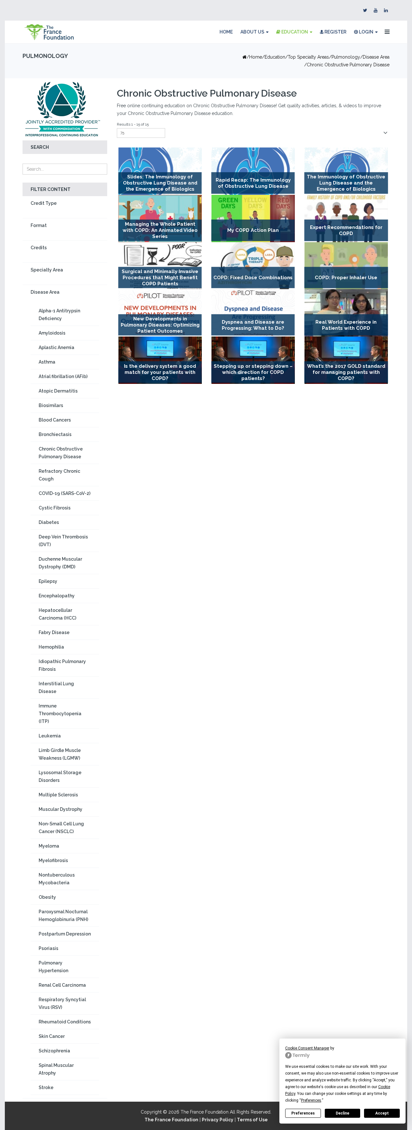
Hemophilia (51, 647)
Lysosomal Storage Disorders (60, 776)
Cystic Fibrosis (54, 507)
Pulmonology (346, 57)
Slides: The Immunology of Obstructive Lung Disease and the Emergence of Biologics (160, 183)
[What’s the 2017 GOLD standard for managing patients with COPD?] (346, 360)
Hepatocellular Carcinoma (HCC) (57, 614)
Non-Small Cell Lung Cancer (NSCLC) (61, 827)
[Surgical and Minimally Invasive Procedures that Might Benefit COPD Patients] (160, 266)
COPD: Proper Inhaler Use (346, 277)
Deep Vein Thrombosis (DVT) (63, 540)
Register (334, 31)
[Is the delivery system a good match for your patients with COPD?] (160, 360)
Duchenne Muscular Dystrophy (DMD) (60, 562)
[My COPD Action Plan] (253, 218)
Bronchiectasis (55, 434)
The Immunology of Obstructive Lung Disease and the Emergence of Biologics (346, 183)
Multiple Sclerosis (58, 794)
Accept (382, 1113)
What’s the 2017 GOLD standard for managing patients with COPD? (346, 372)
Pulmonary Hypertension (53, 966)
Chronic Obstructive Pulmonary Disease (61, 452)
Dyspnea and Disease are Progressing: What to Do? (253, 325)
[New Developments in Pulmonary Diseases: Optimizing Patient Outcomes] (160, 313)
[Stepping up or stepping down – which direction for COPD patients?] (253, 360)
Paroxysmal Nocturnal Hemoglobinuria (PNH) (63, 915)
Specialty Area (47, 269)
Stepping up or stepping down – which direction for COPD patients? (253, 372)
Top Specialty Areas (308, 57)
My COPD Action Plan (253, 230)
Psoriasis (48, 948)
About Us (252, 31)
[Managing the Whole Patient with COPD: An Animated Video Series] (160, 218)
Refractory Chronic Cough (59, 475)
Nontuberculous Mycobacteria (57, 878)
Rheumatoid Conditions (65, 1021)
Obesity (47, 897)
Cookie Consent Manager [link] (307, 1048)
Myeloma (49, 846)
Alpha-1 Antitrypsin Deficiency (59, 314)
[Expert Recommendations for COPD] (346, 218)
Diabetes (49, 522)
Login (365, 31)
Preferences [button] (311, 1100)
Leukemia (50, 735)
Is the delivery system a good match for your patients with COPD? (160, 372)
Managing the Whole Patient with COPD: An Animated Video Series (160, 230)
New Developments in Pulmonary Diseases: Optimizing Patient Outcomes (160, 325)
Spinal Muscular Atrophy (56, 1069)
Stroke (46, 1087)
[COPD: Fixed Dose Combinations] (253, 266)
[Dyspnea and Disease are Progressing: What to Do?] (253, 313)
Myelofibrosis (53, 860)
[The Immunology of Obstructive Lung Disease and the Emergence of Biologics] (346, 171)
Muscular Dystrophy (60, 809)
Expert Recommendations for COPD (346, 230)
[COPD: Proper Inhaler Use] (346, 266)
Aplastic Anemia (56, 347)
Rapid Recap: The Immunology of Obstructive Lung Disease (253, 183)
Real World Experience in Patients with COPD (346, 325)
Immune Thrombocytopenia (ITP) (60, 713)
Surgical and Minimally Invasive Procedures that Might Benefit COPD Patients (160, 278)
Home (226, 31)
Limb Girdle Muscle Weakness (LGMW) (60, 754)
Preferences (303, 1113)
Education (294, 31)
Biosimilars (51, 405)
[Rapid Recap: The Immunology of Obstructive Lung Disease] (253, 171)
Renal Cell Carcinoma (62, 985)
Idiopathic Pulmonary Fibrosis (62, 665)
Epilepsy (48, 581)
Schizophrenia (54, 1050)
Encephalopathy (57, 595)
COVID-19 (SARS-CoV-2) (64, 493)
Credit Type (44, 203)
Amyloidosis (52, 333)
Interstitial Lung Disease (56, 687)
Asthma (47, 362)
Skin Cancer (52, 1036)
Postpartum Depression (65, 933)
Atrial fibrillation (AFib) (63, 376)
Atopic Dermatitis (58, 391)
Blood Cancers (55, 420)
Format (39, 225)
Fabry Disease (54, 632)
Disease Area (376, 57)
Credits (39, 247)
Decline (342, 1113)
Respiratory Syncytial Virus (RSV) (62, 1003)
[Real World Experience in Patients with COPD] (346, 313)
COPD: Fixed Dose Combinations (253, 277)
